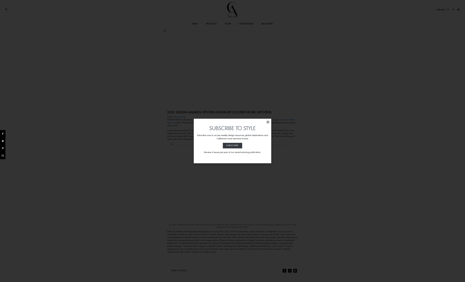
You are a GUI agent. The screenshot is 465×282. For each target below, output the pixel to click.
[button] (268, 122)
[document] (232, 141)
